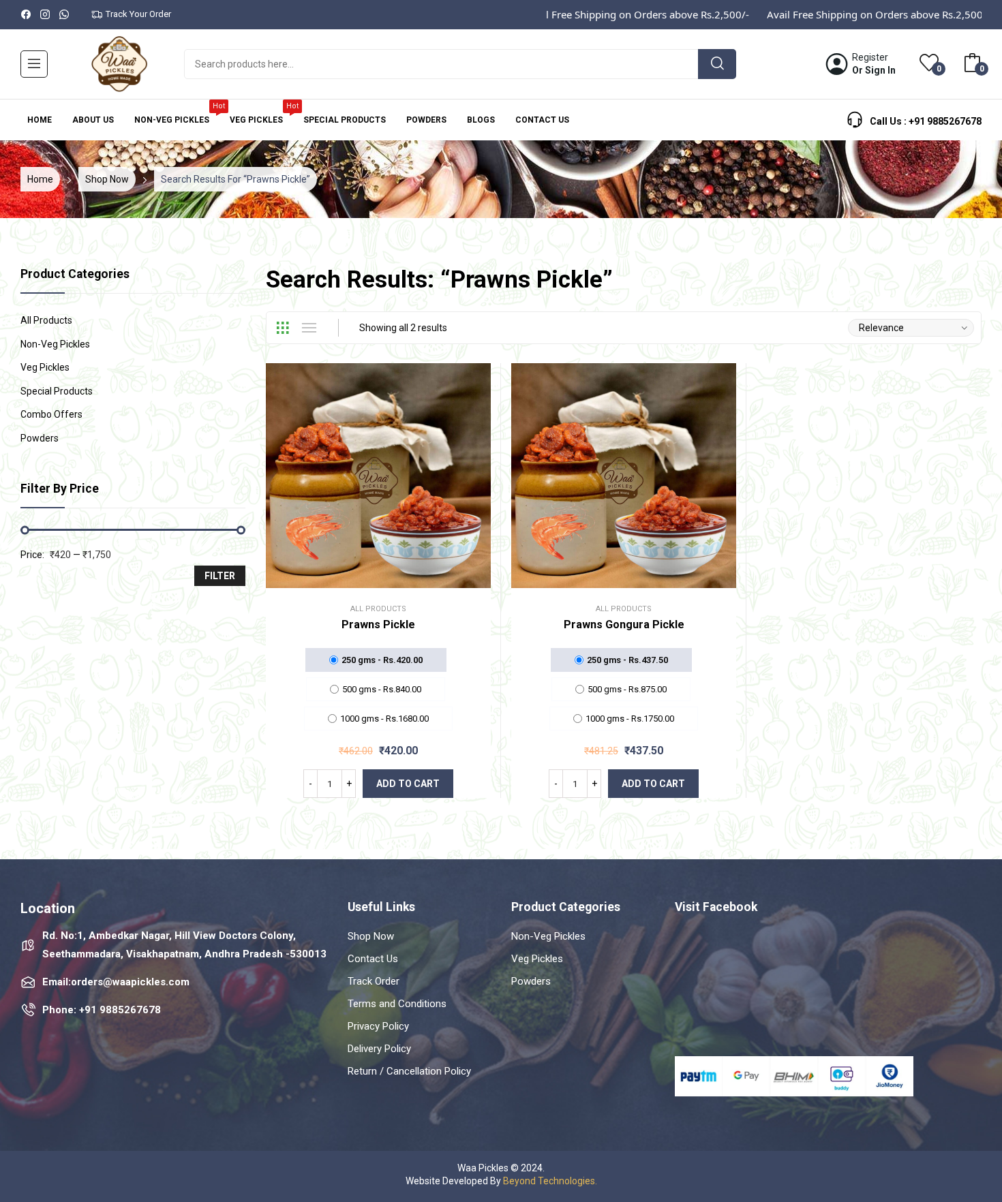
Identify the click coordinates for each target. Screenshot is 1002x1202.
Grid (282, 328)
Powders (39, 438)
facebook (26, 14)
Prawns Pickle (378, 624)
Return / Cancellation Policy (409, 1071)
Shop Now (371, 936)
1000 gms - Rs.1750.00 (630, 718)
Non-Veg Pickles (55, 344)
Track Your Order (138, 14)
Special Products (56, 391)
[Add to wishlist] (361, 475)
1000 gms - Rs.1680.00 (384, 718)
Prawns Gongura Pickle (624, 624)
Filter (219, 575)
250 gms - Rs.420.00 (382, 660)
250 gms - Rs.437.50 (627, 660)
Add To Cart (408, 783)
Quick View (394, 475)
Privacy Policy (378, 1026)
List (309, 328)
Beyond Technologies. (550, 1180)
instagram (46, 14)
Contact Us (373, 959)
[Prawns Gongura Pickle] (623, 475)
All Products (378, 608)
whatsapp (65, 14)
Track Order (373, 981)
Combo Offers (51, 414)
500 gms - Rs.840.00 (381, 689)
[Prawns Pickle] (378, 475)
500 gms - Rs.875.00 (627, 689)
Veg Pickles (45, 367)
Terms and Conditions (397, 1004)
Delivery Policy (379, 1049)
